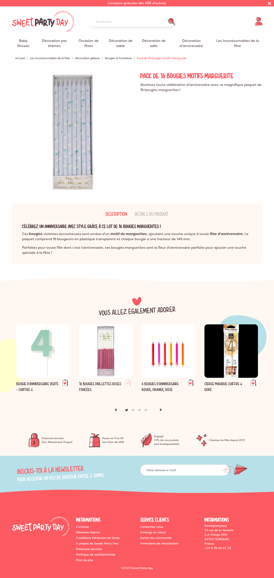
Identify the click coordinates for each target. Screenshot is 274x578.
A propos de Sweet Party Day (97, 543)
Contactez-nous (151, 527)
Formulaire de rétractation (159, 543)
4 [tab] (146, 411)
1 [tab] (127, 411)
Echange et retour (153, 532)
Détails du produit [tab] (151, 214)
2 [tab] (134, 411)
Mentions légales (88, 532)
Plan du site (84, 560)
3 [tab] (140, 411)
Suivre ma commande (155, 538)
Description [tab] (116, 214)
